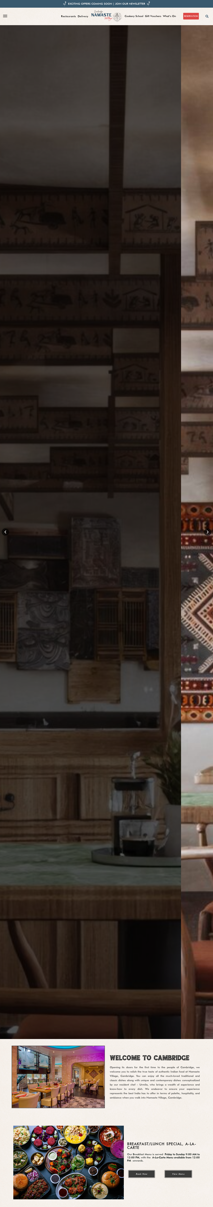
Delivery (83, 16)
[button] (5, 532)
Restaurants (68, 16)
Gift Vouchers (153, 16)
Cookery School (134, 16)
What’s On (169, 16)
